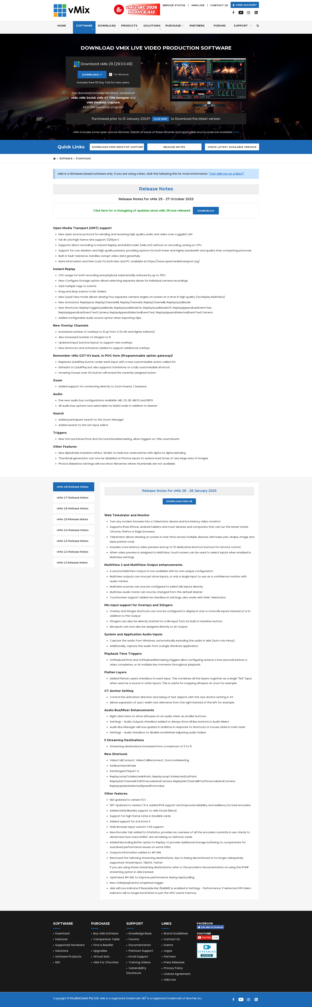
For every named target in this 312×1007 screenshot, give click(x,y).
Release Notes (174, 146)
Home (61, 25)
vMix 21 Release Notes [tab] (72, 562)
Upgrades (100, 951)
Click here (160, 119)
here (236, 132)
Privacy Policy (173, 968)
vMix (74, 98)
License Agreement (177, 974)
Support (241, 25)
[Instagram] (248, 12)
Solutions (152, 25)
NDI (57, 962)
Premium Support (141, 951)
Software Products (68, 956)
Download (107, 25)
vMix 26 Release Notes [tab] (72, 508)
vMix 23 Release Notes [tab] (72, 541)
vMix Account (246, 4)
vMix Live (170, 980)
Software (84, 25)
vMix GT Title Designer (113, 98)
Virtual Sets (101, 956)
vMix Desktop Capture (103, 102)
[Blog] (256, 12)
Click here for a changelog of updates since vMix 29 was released (141, 210)
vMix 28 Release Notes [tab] (72, 486)
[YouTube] (240, 12)
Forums (220, 25)
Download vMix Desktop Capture (117, 146)
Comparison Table (106, 939)
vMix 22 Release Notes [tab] (72, 551)
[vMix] (71, 10)
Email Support (138, 956)
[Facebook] (233, 12)
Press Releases (174, 962)
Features (61, 939)
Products (129, 25)
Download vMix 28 (179, 501)
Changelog (205, 210)
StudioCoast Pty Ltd (84, 998)
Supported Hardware (69, 945)
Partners (197, 25)
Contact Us (219, 5)
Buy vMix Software (105, 933)
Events (168, 945)
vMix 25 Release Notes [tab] (72, 519)
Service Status (173, 5)
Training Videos (140, 962)
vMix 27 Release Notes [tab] (72, 497)
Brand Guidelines (176, 933)
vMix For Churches (106, 962)
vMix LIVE (198, 5)
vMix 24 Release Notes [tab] (72, 530)
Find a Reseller (103, 945)
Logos (168, 951)
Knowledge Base (140, 933)
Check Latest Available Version (232, 146)
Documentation (140, 945)
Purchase (173, 25)
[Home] (54, 158)
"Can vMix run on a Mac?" (226, 174)
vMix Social (87, 98)
